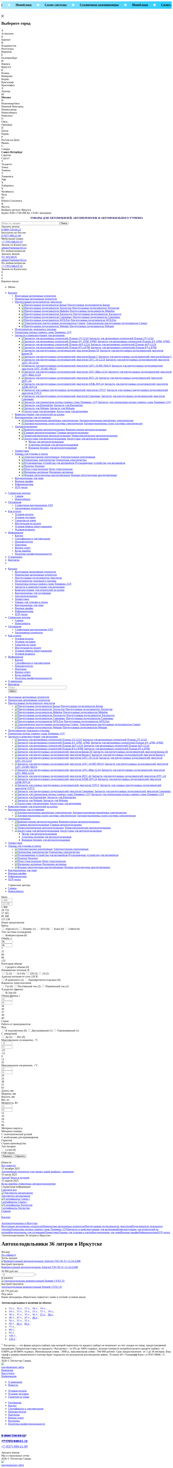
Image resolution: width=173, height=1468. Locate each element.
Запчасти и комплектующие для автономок (40, 335)
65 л (26, 1323)
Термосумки (22, 450)
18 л (34, 1308)
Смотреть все (9, 1189)
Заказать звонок (10, 226)
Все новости (8, 1165)
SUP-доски (21, 487)
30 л (11, 1314)
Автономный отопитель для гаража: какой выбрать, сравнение (37, 1171)
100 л (12, 1335)
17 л (26, 1308)
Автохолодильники (26, 426)
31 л (19, 1314)
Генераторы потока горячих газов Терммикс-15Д (43, 332)
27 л (42, 1311)
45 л (26, 1317)
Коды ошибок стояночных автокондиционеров (28, 1183)
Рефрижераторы (24, 484)
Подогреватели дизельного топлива (35, 329)
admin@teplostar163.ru (13, 247)
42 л (19, 1317)
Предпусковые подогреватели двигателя (38, 301)
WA (8, 257)
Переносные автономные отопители (36, 298)
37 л (42, 1314)
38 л (50, 1314)
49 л (34, 1317)
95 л (11, 1332)
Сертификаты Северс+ (14, 1202)
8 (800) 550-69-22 (11, 229)
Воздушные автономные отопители (35, 295)
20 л (11, 1311)
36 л (34, 1314)
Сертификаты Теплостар (15, 1208)
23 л (26, 1311)
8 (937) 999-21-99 (11, 235)
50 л (11, 1320)
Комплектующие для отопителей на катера (39, 414)
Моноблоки (18, 4)
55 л (26, 1320)
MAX (13, 257)
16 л (19, 1308)
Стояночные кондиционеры (94, 4)
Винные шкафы (24, 481)
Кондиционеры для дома (29, 478)
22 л (19, 1311)
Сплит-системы (50, 4)
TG (3, 257)
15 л (11, 1308)
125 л (12, 1338)
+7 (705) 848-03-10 (11, 241)
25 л (34, 1311)
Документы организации (15, 1195)
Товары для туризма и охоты (31, 453)
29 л (50, 1311)
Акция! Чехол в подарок (15, 1177)
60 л (11, 1323)
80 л (11, 1329)
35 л (26, 1314)
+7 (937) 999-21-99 (14, 1446)
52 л (19, 1320)
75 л (11, 1326)
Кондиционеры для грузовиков (33, 417)
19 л (42, 1308)
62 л (19, 1323)
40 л (11, 1317)
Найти (12, 691)
